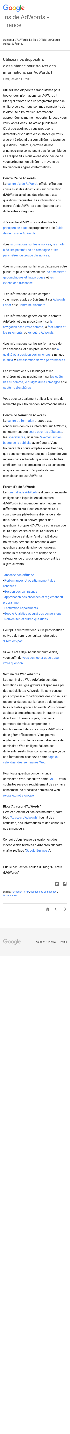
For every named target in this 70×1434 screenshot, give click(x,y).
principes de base (15, 228)
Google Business (37, 850)
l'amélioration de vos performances (41, 360)
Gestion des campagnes (20, 591)
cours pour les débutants (45, 432)
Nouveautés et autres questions (26, 619)
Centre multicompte (32, 305)
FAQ (51, 779)
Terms (63, 941)
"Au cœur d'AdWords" (24, 817)
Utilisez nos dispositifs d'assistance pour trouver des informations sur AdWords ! (29, 66)
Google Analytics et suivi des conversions (32, 613)
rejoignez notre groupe (18, 795)
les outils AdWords (40, 332)
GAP (26, 891)
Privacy (52, 941)
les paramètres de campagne (30, 250)
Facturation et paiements (21, 608)
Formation (17, 891)
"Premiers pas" (13, 641)
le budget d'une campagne (42, 382)
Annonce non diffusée (19, 575)
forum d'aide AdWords (22, 492)
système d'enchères (17, 387)
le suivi (8, 360)
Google (40, 941)
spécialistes (16, 437)
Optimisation (10, 895)
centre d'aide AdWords (22, 184)
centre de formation (20, 421)
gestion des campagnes (43, 891)
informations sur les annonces (30, 244)
